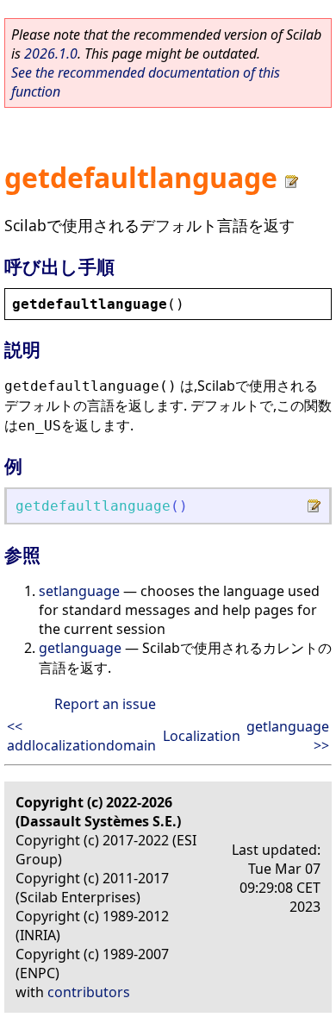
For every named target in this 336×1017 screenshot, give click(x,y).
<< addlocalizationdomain (81, 736)
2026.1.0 (51, 53)
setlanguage (79, 590)
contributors (88, 991)
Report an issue (105, 703)
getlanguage (80, 647)
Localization (201, 735)
